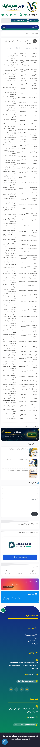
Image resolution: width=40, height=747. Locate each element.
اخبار (27, 33)
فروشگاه (34, 643)
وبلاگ (35, 638)
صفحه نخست (34, 33)
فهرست (33, 27)
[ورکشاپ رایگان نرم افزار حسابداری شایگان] (33, 452)
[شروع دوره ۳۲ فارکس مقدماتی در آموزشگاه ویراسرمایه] (33, 463)
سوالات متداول (32, 641)
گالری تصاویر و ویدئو (30, 635)
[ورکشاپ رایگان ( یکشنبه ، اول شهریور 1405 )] (33, 474)
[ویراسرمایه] (20, 7)
